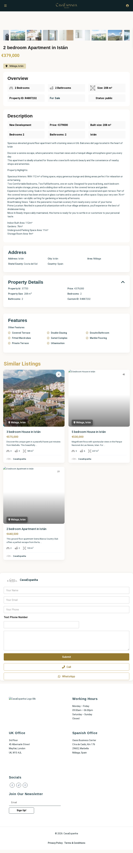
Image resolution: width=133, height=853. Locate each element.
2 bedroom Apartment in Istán (26, 529)
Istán (55, 258)
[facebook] (12, 785)
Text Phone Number (16, 617)
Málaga (97, 258)
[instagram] (25, 785)
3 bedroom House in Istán (23, 431)
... (36, 445)
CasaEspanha (19, 459)
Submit (66, 656)
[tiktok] (18, 785)
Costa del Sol (30, 264)
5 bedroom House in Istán (89, 431)
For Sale (55, 98)
